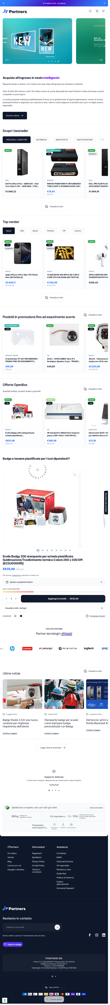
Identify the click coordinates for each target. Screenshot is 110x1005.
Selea (91, 355)
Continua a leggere (10, 733)
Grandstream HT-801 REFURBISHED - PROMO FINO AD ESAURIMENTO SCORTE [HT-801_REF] (22, 360)
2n (48, 355)
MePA (59, 857)
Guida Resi (61, 873)
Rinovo (50, 180)
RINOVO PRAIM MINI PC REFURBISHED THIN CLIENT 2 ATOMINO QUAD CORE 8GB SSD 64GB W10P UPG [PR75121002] (64, 185)
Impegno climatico (16, 869)
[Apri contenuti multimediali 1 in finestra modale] (74, 474)
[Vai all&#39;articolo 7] (65, 550)
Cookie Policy (38, 865)
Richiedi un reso (64, 869)
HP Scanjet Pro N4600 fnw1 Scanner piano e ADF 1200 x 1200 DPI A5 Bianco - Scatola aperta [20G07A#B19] (63, 434)
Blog (10, 861)
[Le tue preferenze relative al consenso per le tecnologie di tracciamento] (4, 1000)
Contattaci (61, 853)
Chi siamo (12, 853)
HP (48, 430)
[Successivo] (104, 3)
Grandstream (11, 355)
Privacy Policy (38, 861)
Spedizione (16, 575)
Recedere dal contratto (106, 502)
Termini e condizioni (36, 870)
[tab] (17, 139)
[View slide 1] (49, 790)
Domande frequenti (65, 888)
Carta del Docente (65, 861)
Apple (8, 271)
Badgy (8, 430)
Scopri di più (54, 784)
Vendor (11, 857)
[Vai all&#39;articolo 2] (42, 550)
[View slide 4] (59, 790)
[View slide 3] (55, 790)
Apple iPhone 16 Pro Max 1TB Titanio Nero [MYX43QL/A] (21, 276)
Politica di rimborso (65, 877)
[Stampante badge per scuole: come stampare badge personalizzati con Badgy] (64, 694)
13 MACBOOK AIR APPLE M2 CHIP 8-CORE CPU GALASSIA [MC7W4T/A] (63, 276)
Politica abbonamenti (63, 883)
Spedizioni (36, 857)
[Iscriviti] (57, 927)
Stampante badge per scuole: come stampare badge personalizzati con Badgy (61, 723)
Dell (7, 180)
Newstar (93, 430)
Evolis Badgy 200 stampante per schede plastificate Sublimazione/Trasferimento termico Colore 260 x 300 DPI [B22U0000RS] (22, 434)
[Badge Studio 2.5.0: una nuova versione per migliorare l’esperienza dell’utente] (22, 694)
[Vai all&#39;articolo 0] (38, 550)
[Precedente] (4, 3)
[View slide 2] (52, 790)
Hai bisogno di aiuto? (97, 616)
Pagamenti (37, 853)
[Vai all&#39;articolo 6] (61, 550)
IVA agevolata (63, 865)
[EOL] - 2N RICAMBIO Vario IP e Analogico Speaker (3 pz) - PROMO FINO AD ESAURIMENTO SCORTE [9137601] (62, 360)
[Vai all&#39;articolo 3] (47, 550)
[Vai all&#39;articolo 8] (70, 550)
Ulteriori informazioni (96, 807)
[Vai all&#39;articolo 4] (51, 550)
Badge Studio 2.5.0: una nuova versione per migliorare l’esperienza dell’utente (20, 723)
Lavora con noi (14, 865)
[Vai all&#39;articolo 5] (56, 550)
